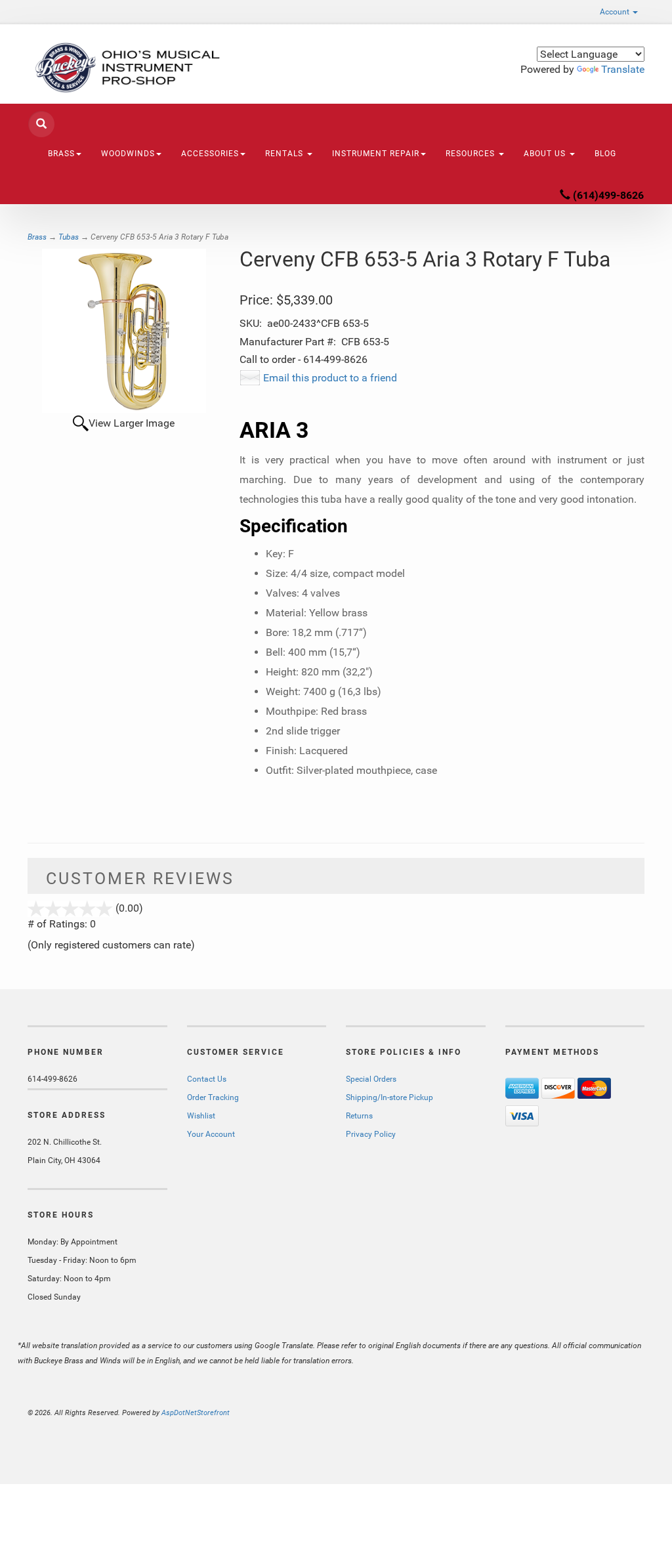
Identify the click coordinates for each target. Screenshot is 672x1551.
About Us (546, 153)
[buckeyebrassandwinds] (124, 67)
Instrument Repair (375, 153)
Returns (359, 1115)
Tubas (68, 237)
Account (615, 11)
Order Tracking (213, 1097)
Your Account (211, 1134)
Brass (37, 237)
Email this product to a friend (330, 378)
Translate (622, 69)
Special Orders (371, 1079)
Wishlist (201, 1115)
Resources (471, 153)
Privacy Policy (371, 1134)
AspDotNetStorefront (195, 1413)
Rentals (285, 153)
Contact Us (206, 1079)
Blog (605, 153)
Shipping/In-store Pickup (389, 1097)
